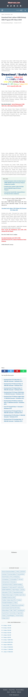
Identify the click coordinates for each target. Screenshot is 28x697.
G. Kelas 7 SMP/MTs (8, 639)
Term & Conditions (20, 689)
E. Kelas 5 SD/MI (7, 635)
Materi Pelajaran (16, 589)
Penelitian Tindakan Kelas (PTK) (9, 600)
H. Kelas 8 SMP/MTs (8, 642)
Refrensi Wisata (5, 610)
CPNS (17, 571)
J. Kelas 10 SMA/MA (8, 647)
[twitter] (10, 5)
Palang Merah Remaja (18, 592)
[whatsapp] (23, 371)
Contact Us (13, 692)
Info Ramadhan (13, 579)
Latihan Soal (20, 587)
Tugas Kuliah (20, 612)
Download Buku (20, 574)
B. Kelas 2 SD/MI (7, 628)
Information (13, 582)
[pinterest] (20, 5)
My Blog (22, 589)
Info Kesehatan (5, 579)
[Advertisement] (14, 43)
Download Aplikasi (12, 574)
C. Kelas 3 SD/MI (7, 630)
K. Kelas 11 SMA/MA (8, 649)
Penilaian (19, 600)
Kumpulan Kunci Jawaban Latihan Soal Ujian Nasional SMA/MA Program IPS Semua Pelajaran (14, 188)
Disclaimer (5, 689)
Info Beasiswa (16, 576)
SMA (11, 610)
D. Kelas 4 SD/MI (7, 632)
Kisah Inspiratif (13, 587)
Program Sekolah (5, 605)
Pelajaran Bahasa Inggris (7, 594)
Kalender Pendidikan (17, 584)
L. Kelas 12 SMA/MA (8, 651)
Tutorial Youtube (19, 615)
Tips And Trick (5, 612)
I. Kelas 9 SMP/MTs (7, 644)
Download (4, 574)
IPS (11, 576)
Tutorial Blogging (10, 615)
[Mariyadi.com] (14, 2)
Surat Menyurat (21, 610)
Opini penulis (5, 592)
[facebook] (7, 5)
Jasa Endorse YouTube (7, 584)
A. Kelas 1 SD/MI (7, 625)
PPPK (10, 592)
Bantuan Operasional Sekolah (8, 571)
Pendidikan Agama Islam (19, 594)
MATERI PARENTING (6, 589)
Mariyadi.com (16, 694)
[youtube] (14, 5)
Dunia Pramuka (5, 576)
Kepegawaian (5, 587)
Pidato (15, 602)
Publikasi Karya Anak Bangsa (17, 605)
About (8, 692)
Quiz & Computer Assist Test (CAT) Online (11, 607)
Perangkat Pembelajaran (7, 602)
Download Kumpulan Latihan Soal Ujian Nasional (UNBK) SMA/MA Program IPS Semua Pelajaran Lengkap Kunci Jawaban (14, 182)
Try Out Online (13, 612)
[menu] (2, 10)
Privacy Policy (12, 689)
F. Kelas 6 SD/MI (7, 637)
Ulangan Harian (5, 618)
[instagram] (17, 5)
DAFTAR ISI (22, 571)
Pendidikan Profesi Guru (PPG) (8, 597)
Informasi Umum (5, 582)
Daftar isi (19, 692)
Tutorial (3, 615)
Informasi (20, 579)
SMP (15, 610)
